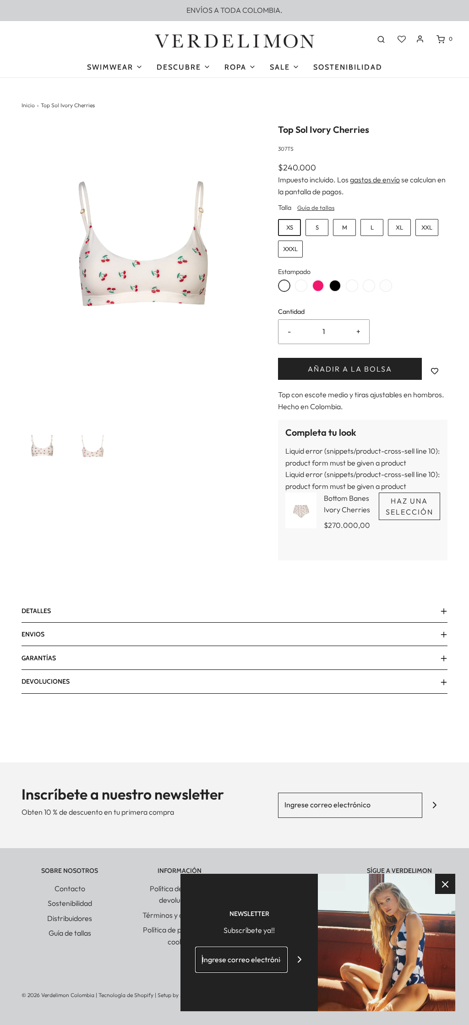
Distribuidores (69, 918)
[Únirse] (434, 805)
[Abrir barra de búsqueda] (381, 39)
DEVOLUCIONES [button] (46, 681)
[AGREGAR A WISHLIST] (434, 371)
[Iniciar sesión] (419, 39)
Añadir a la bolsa (350, 368)
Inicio (28, 105)
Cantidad (291, 311)
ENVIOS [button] (33, 634)
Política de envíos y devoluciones (180, 894)
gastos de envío (375, 179)
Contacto (70, 888)
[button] (42, 449)
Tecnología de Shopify (125, 995)
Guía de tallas (315, 207)
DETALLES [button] (36, 611)
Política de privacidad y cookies (179, 935)
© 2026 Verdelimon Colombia (58, 995)
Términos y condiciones (179, 915)
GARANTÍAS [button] (39, 658)
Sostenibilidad (347, 67)
